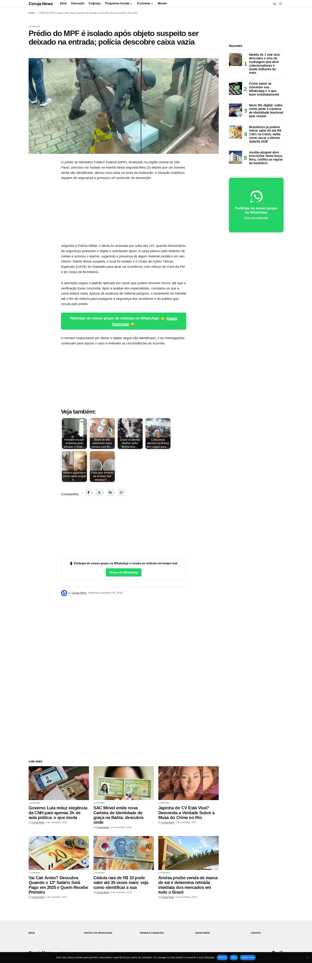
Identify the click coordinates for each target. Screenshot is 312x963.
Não (233, 957)
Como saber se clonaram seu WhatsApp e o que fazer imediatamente (264, 89)
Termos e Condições (152, 933)
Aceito (222, 957)
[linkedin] (110, 492)
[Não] (307, 957)
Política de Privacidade (98, 933)
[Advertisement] (123, 211)
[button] (275, 3)
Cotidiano (35, 26)
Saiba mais (248, 957)
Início (32, 933)
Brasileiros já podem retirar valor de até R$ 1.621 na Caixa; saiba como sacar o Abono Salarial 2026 (265, 134)
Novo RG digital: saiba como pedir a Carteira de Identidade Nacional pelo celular (266, 111)
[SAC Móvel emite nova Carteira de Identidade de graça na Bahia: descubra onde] (123, 783)
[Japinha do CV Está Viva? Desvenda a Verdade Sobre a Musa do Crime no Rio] (188, 783)
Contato (256, 933)
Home (32, 13)
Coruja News (41, 3)
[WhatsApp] (121, 492)
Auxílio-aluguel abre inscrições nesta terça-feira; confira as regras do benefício (266, 158)
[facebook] (88, 492)
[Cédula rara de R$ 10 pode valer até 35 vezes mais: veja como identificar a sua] (123, 853)
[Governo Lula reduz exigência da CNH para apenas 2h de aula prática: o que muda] (59, 783)
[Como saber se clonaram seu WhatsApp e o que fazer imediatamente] (235, 88)
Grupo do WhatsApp (123, 572)
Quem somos (202, 933)
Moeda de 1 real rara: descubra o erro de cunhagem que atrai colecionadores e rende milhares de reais (264, 63)
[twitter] (99, 492)
